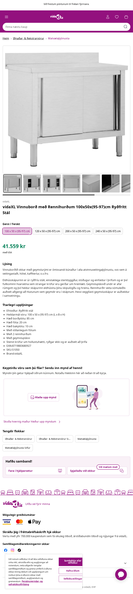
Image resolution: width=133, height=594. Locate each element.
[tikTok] (19, 550)
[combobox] (66, 27)
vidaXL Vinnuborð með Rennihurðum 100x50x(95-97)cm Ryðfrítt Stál (65, 209)
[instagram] (12, 550)
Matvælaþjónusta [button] (87, 438)
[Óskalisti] (117, 17)
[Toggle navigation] (6, 17)
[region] (43, 571)
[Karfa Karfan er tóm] (126, 17)
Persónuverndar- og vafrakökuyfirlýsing (25, 583)
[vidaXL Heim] (56, 16)
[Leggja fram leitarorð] (125, 26)
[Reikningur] (107, 17)
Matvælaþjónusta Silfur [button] (17, 447)
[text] (14, 247)
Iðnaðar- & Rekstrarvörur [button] (18, 438)
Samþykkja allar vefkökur (72, 561)
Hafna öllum (72, 570)
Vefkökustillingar (73, 578)
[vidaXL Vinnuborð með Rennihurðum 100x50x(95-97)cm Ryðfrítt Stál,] (66, 109)
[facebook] (5, 550)
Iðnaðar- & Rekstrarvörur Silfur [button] (56, 438)
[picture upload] (87, 397)
